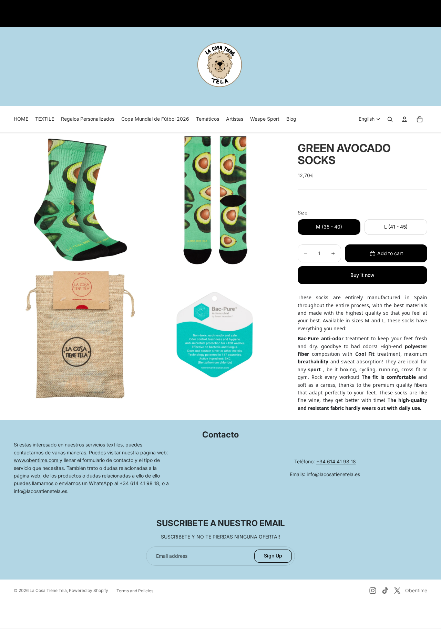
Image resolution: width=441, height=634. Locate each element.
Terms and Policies (134, 590)
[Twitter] (397, 590)
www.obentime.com (37, 460)
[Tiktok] (385, 590)
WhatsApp (101, 483)
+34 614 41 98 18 (336, 461)
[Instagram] (373, 590)
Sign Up (273, 555)
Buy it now (362, 275)
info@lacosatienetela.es (40, 491)
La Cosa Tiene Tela (48, 590)
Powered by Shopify (88, 590)
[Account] (404, 119)
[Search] (390, 119)
